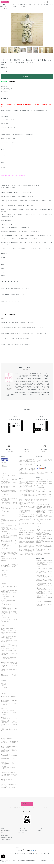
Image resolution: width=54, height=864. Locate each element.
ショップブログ (21, 828)
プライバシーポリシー (6, 839)
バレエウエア (8, 8)
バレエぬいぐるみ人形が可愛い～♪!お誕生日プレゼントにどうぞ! (15, 338)
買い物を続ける (4, 91)
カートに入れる (28, 76)
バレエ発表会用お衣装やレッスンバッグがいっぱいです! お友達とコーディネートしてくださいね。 (23, 327)
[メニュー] (52, 2)
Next (42, 29)
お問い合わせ (38, 833)
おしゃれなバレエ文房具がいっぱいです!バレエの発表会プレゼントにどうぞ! (18, 322)
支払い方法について (5, 835)
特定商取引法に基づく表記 (6, 88)
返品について (4, 86)
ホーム (2, 8)
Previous (12, 29)
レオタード (14, 8)
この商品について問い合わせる (7, 90)
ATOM (22, 833)
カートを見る (38, 830)
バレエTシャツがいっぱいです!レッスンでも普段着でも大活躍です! (16, 344)
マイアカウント (39, 828)
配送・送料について (5, 830)
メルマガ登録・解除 (22, 830)
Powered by (20, 850)
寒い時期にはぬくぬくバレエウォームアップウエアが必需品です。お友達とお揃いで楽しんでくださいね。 (24, 333)
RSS (19, 833)
